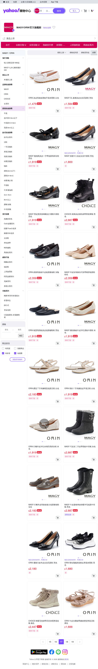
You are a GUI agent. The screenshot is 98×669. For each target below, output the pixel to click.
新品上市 (11, 38)
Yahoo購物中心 (17, 11)
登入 (74, 10)
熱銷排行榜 (48, 44)
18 (67, 641)
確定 (21, 335)
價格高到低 (85, 52)
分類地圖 (72, 664)
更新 (66, 659)
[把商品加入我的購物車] (57, 111)
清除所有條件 (17, 359)
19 (72, 641)
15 (50, 641)
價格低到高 (74, 52)
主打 (8, 44)
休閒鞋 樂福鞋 (62, 44)
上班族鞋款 (75, 44)
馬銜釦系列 (88, 44)
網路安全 (54, 664)
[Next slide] (59, 75)
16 (55, 641)
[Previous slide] (29, 75)
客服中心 (26, 664)
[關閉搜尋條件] (40, 10)
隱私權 (63, 664)
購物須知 (45, 664)
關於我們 (35, 664)
